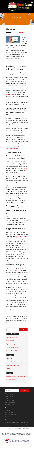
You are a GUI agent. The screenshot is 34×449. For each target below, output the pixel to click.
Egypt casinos (10, 94)
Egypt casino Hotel (21, 236)
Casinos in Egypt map (12, 365)
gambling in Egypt (12, 270)
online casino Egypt (11, 148)
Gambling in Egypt (11, 337)
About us (9, 358)
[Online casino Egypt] (20, 11)
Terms (8, 368)
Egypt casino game (22, 168)
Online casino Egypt (12, 347)
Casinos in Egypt (11, 362)
